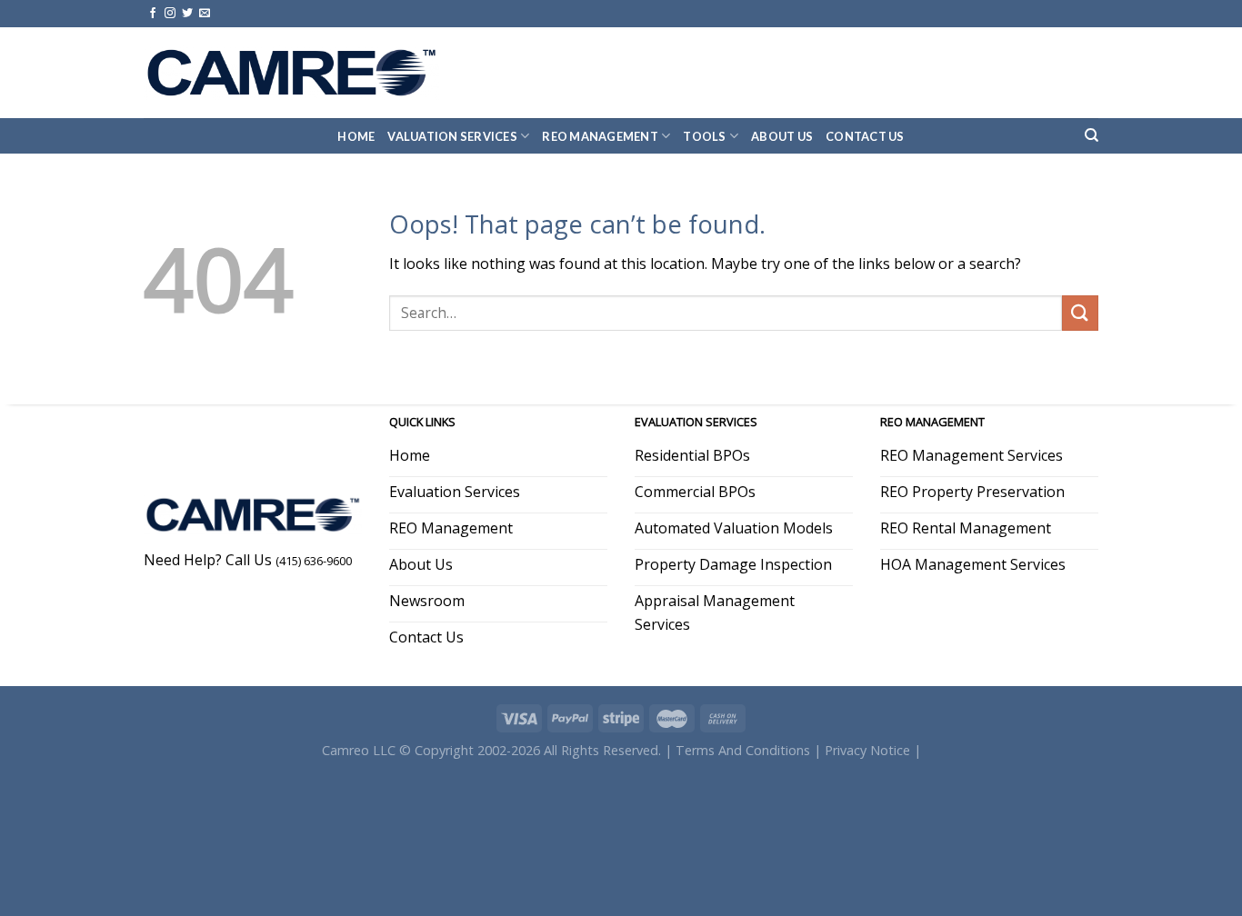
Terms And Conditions (743, 750)
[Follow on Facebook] (152, 13)
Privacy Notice (867, 750)
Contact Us (865, 136)
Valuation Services (452, 136)
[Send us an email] (204, 13)
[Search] (1091, 135)
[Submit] (1080, 313)
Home (356, 136)
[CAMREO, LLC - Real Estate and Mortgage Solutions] (291, 72)
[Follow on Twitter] (187, 13)
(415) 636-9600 (313, 561)
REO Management (600, 136)
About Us (782, 136)
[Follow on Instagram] (170, 13)
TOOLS (704, 136)
